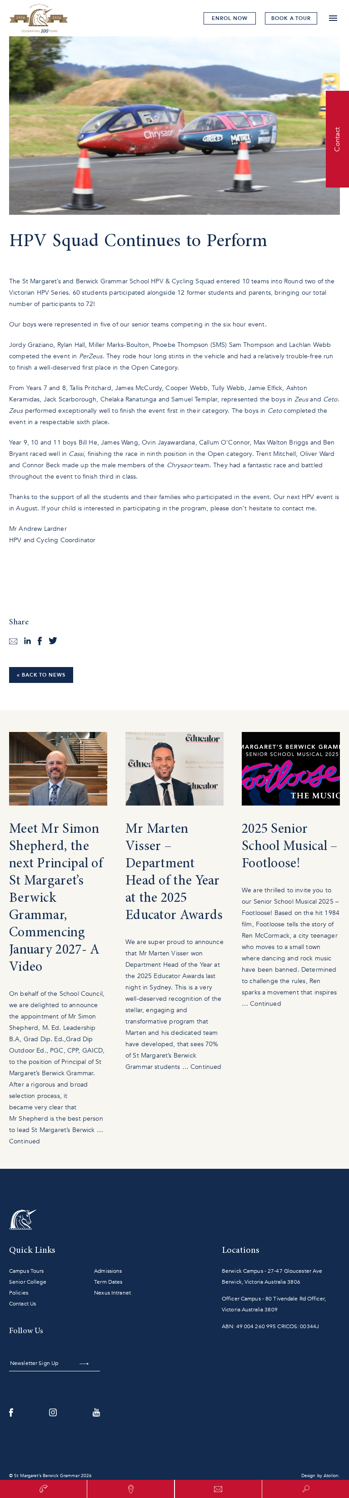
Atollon (331, 1476)
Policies (18, 1292)
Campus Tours (26, 1271)
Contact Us (22, 1303)
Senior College (27, 1281)
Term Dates (108, 1281)
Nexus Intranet (112, 1292)
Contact (337, 139)
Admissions (108, 1271)
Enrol (229, 18)
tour (291, 18)
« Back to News (41, 675)
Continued (24, 1141)
